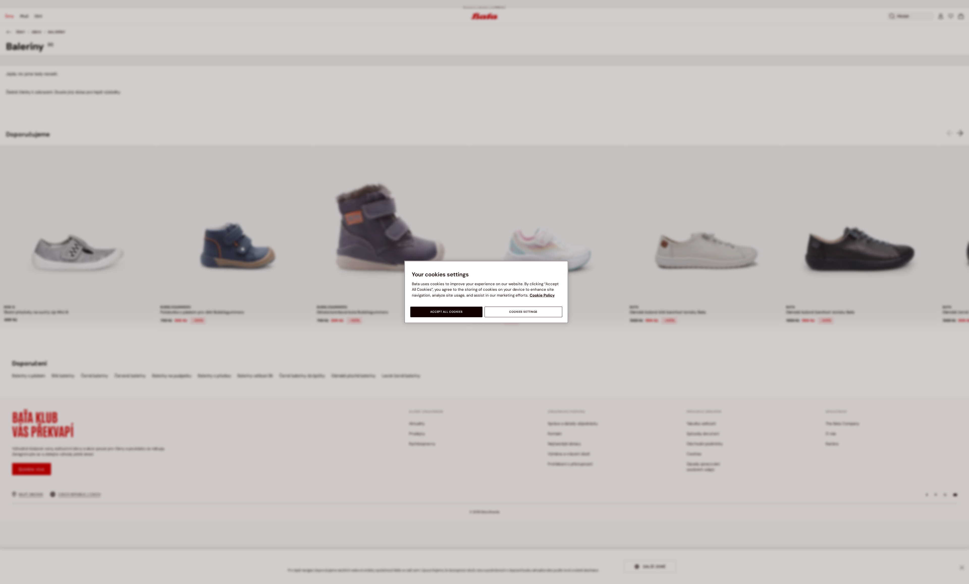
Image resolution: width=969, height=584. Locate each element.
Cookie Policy (542, 295)
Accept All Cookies (446, 312)
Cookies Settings (523, 312)
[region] (486, 292)
